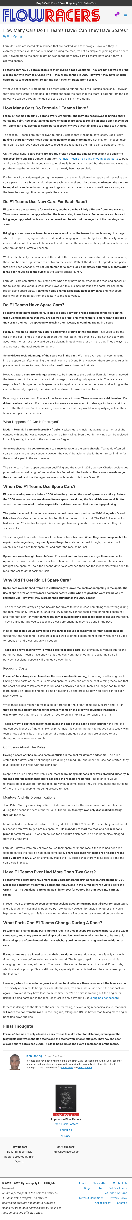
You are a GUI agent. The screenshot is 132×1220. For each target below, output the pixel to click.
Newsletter (100, 1183)
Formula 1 (66, 1130)
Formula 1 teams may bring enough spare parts (88, 158)
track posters (85, 1067)
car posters (67, 1067)
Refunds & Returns (115, 1193)
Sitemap (122, 1202)
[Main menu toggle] (125, 15)
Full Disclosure (118, 1188)
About (82, 1183)
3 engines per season (104, 997)
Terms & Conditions (91, 1198)
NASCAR (66, 1135)
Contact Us (120, 1183)
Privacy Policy (118, 1198)
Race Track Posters (66, 1124)
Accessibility (103, 1202)
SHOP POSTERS (66, 1114)
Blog (87, 1188)
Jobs (99, 1188)
